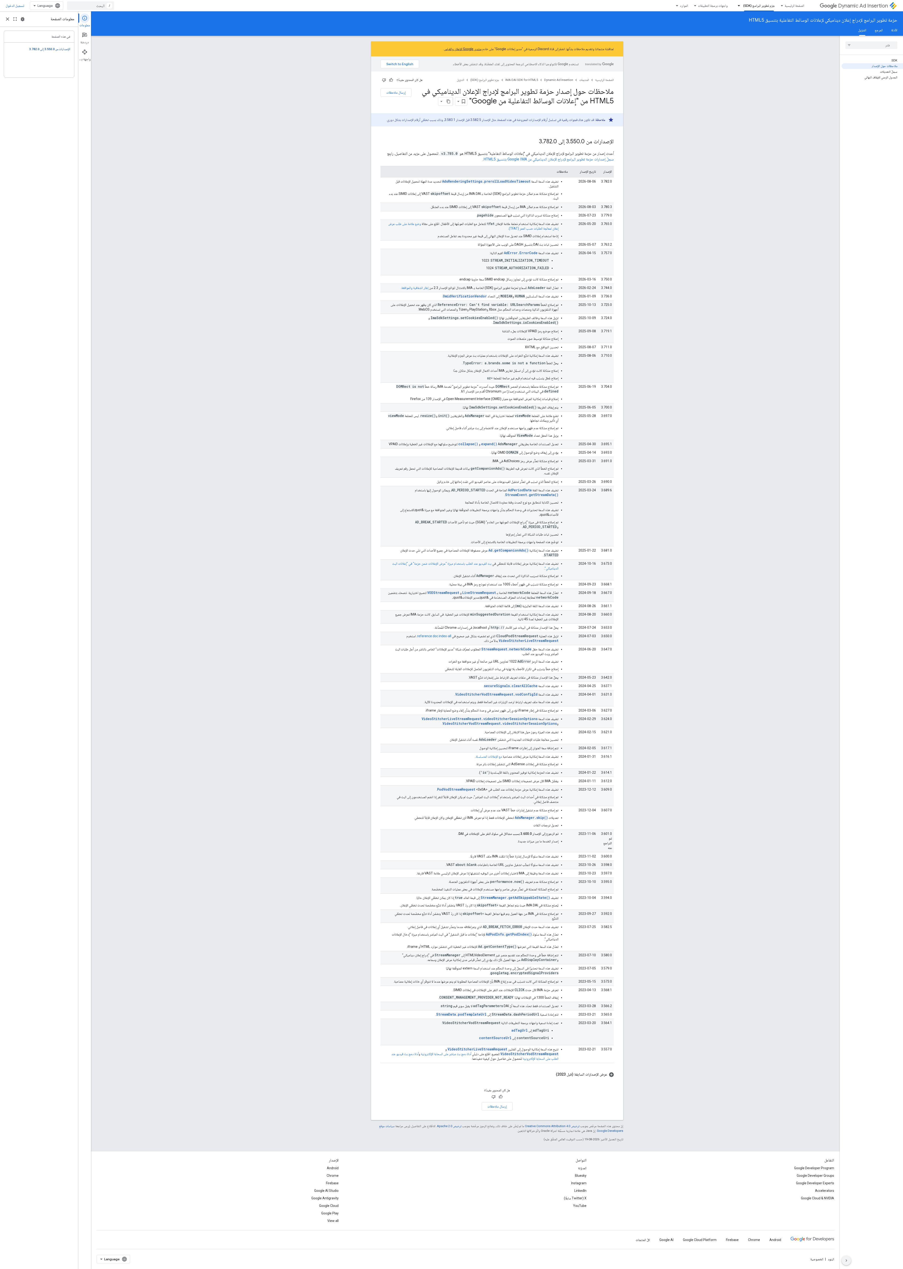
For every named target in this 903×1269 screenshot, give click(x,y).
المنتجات (584, 80)
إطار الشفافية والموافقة (414, 288)
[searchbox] (871, 45)
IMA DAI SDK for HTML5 (521, 80)
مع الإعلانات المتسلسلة (489, 756)
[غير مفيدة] (384, 80)
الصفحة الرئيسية (794, 6)
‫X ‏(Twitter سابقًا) (575, 1198)
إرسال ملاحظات (396, 92)
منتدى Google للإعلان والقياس (463, 49)
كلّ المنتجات (643, 1240)
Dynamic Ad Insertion (863, 6)
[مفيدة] (391, 80)
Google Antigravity (325, 1198)
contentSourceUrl (495, 1038)
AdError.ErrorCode (521, 253)
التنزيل (862, 30)
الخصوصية (816, 1259)
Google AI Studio (326, 1191)
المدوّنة (582, 1168)
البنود (831, 1259)
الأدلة (894, 30)
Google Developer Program (814, 1168)
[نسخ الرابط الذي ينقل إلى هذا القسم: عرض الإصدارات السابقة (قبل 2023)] (551, 1074)
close (7, 19)
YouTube (579, 1206)
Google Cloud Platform (700, 1240)
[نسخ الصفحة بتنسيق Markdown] (448, 101)
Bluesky (580, 1175)
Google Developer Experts (815, 1183)
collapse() (468, 444)
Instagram (578, 1183)
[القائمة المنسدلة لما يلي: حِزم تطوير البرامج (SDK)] (737, 5)
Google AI (666, 1240)
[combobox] (90, 5)
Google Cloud (329, 1206)
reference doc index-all (434, 636)
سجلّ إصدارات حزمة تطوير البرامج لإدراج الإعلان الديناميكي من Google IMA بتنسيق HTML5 (548, 159)
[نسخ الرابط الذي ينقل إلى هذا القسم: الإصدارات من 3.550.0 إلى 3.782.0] (534, 142)
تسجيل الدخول (15, 6)
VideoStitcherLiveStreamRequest (528, 640)
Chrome (333, 1175)
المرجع (879, 30)
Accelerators (824, 1191)
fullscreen (15, 19)
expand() (489, 444)
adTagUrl (519, 1030)
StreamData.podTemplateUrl (461, 1014)
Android (333, 1168)
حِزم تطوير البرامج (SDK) (759, 6)
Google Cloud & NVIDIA (817, 1198)
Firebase (332, 1183)
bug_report (22, 19)
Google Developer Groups (815, 1175)
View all (333, 1221)
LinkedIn (580, 1191)
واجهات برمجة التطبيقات (713, 6)
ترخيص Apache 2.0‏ (449, 1126)
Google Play (330, 1213)
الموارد (684, 6)
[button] (497, 1074)
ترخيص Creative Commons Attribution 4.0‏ (552, 1126)
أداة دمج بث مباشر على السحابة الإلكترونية (446, 1054)
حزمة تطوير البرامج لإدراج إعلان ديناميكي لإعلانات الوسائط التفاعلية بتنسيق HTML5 (823, 20)
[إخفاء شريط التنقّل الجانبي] (846, 1260)
